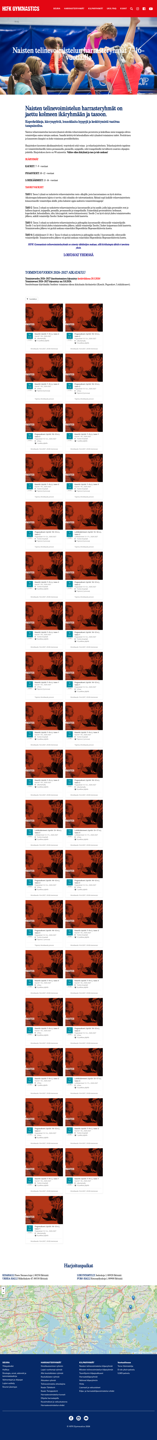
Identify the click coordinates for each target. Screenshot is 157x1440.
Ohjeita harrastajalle (50, 1398)
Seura (56, 8)
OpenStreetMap (146, 1353)
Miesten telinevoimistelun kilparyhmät (96, 1369)
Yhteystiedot (7, 1365)
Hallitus (5, 1369)
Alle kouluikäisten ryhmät (52, 1373)
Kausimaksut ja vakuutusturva (54, 1401)
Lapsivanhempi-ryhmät (51, 1369)
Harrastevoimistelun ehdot (52, 1405)
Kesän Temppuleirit (49, 1390)
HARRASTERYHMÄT (51, 1362)
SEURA (6, 1362)
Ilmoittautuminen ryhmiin (52, 1365)
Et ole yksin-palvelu (126, 1369)
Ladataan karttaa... (78, 1319)
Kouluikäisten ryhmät (50, 1376)
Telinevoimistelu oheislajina (53, 1383)
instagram (78, 1418)
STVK (20, 9)
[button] (79, 1327)
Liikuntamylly (86, 1275)
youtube (86, 1418)
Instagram (137, 8)
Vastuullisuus (124, 1362)
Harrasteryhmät (74, 8)
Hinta (81, 1383)
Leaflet (136, 1353)
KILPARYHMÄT (86, 1362)
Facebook (144, 8)
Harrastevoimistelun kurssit (53, 1394)
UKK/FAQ (111, 8)
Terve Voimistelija (125, 1365)
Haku (131, 8)
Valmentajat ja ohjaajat (12, 1379)
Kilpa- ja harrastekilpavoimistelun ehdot (96, 1390)
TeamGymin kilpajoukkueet (91, 1373)
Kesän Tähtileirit (48, 1387)
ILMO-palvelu (124, 1373)
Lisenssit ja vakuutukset (89, 1387)
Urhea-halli (10, 1278)
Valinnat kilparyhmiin (88, 1380)
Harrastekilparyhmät (88, 1376)
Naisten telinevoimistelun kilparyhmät (96, 1365)
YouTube (151, 8)
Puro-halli (84, 1278)
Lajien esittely (8, 1383)
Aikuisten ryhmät (48, 1380)
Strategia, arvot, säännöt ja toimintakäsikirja (14, 1374)
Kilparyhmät (95, 8)
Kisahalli (8, 1275)
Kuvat (123, 8)
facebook (71, 1418)
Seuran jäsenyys (9, 1386)
